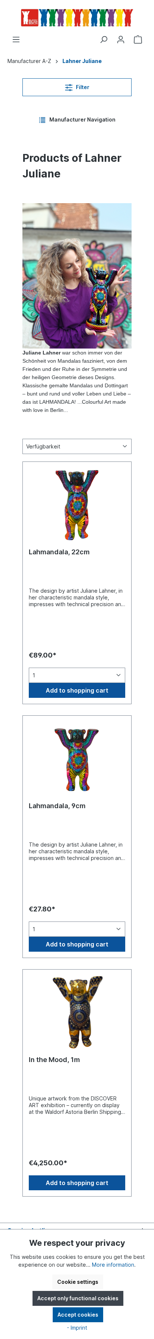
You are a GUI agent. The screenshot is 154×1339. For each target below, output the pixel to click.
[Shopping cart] (138, 39)
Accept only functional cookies (77, 1298)
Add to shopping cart (77, 690)
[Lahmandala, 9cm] (77, 759)
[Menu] (16, 39)
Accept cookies (78, 1314)
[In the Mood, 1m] (77, 1013)
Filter (82, 87)
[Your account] (120, 39)
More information (113, 1264)
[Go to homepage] (77, 17)
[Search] (103, 39)
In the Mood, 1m (54, 1060)
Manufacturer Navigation (82, 119)
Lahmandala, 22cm (59, 552)
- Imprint (77, 1327)
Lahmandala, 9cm (57, 806)
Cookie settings (77, 1282)
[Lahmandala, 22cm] (77, 505)
